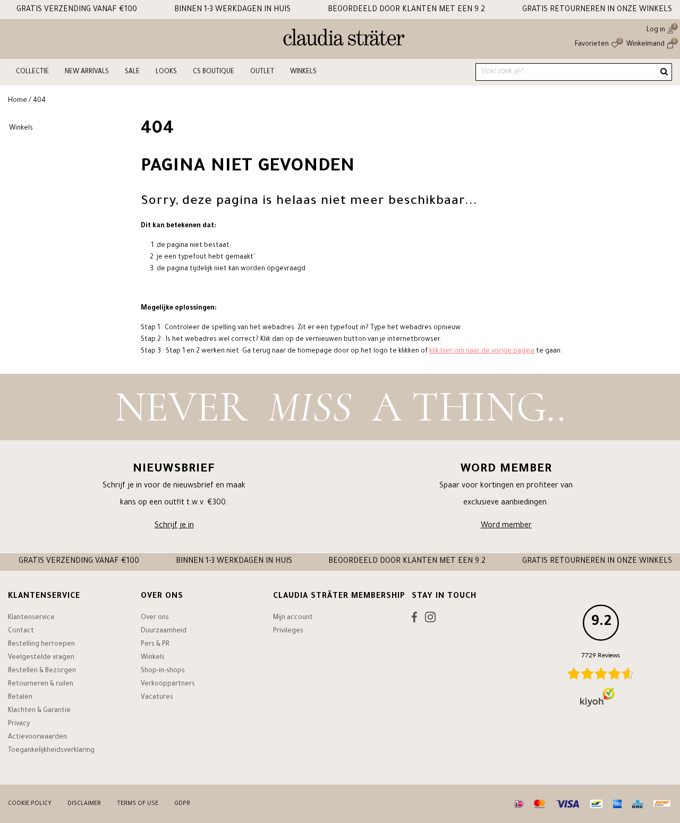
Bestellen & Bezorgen (42, 671)
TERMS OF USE (137, 804)
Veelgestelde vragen (41, 658)
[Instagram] (430, 620)
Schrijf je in (174, 526)
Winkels (303, 72)
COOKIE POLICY (30, 804)
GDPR (182, 804)
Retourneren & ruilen (40, 684)
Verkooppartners (168, 684)
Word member (506, 526)
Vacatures (157, 697)
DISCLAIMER (84, 804)
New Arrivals (87, 72)
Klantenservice (31, 618)
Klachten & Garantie (39, 711)
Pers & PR (155, 644)
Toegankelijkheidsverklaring (51, 751)
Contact (21, 631)
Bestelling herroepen (41, 644)
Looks (166, 72)
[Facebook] (414, 620)
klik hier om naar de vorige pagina (481, 351)
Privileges (288, 631)
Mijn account (293, 618)
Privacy (19, 724)
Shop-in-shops (163, 671)
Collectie (32, 72)
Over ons (155, 618)
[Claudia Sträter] (344, 40)
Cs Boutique (213, 72)
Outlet (262, 72)
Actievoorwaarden (37, 737)
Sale (132, 72)
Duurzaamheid (163, 631)
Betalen (20, 697)
